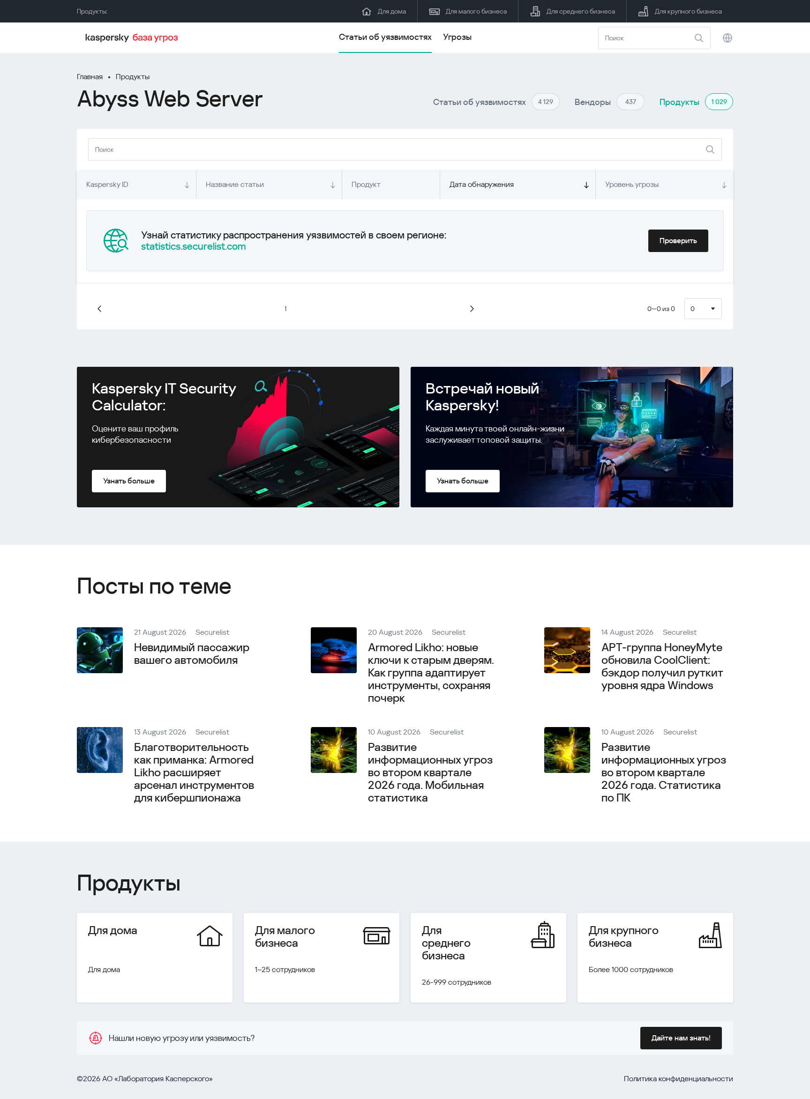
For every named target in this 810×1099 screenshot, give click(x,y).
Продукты (133, 76)
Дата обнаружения (482, 184)
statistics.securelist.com (193, 246)
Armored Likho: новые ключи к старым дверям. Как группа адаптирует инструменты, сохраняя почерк (431, 673)
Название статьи (235, 184)
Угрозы (457, 37)
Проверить (678, 240)
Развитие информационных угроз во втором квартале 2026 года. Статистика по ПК (663, 772)
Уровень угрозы (632, 184)
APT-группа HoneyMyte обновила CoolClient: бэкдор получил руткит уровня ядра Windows (662, 666)
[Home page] (133, 38)
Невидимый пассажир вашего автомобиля (191, 654)
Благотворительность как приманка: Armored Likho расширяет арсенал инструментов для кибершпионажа (194, 772)
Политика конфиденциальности (678, 1078)
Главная (90, 76)
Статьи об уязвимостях (385, 37)
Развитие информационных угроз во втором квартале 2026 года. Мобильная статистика (430, 772)
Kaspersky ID (107, 184)
